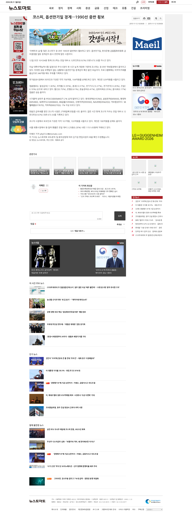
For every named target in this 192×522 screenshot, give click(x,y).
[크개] (156, 18)
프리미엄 (145, 8)
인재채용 (63, 509)
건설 (133, 8)
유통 (124, 8)
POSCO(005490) (54, 99)
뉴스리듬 (136, 66)
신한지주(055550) (84, 102)
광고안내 (72, 509)
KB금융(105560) (66, 102)
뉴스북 (44, 191)
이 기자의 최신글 (85, 186)
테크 (115, 8)
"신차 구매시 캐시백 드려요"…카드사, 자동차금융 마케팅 (100, 196)
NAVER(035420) (101, 102)
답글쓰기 (136, 18)
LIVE (143, 2)
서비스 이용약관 (124, 509)
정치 (60, 8)
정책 (69, 8)
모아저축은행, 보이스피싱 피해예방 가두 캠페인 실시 (98, 191)
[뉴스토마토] (20, 8)
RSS (133, 509)
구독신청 (141, 509)
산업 (106, 8)
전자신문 (151, 2)
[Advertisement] (174, 47)
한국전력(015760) (93, 99)
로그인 (173, 2)
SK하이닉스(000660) (48, 102)
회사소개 (55, 509)
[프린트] (144, 18)
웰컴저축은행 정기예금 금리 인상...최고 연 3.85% (98, 189)
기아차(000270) (52, 105)
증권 (88, 8)
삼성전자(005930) (111, 99)
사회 (78, 8)
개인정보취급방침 (84, 509)
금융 (97, 8)
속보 (51, 8)
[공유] (149, 18)
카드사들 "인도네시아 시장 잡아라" (92, 194)
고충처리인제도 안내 (109, 509)
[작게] (160, 18)
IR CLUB (96, 509)
